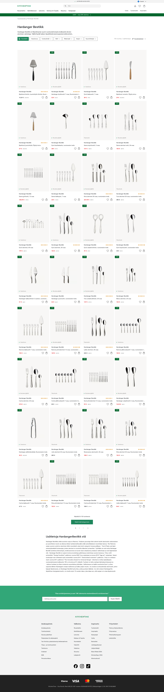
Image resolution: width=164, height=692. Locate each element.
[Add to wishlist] (42, 97)
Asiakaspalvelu (45, 628)
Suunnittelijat (90, 39)
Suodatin (24, 39)
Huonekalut (77, 641)
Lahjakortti (77, 655)
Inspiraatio (143, 10)
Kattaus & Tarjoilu (53, 11)
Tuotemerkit (134, 10)
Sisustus (63, 11)
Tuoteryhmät (45, 39)
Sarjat (78, 39)
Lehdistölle (112, 638)
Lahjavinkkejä (95, 648)
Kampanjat (72, 11)
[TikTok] (88, 666)
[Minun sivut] (135, 6)
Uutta (126, 10)
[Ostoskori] (144, 6)
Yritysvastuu (112, 631)
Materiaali (67, 39)
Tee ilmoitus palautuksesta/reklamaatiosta (54, 641)
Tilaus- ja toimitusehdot (48, 645)
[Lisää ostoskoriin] (46, 97)
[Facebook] (76, 666)
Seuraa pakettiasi (46, 634)
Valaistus (76, 648)
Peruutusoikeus (46, 658)
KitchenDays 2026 (96, 655)
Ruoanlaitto (21, 11)
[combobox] (142, 1)
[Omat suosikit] (139, 6)
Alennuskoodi (95, 658)
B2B (42, 655)
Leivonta (42, 11)
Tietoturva (44, 648)
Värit (56, 39)
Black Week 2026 (96, 651)
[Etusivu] (24, 6)
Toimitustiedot (45, 631)
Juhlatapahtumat (96, 645)
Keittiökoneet (32, 11)
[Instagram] (82, 666)
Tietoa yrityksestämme (116, 628)
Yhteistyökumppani (115, 634)
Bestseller (94, 641)
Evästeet (44, 651)
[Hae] (65, 6)
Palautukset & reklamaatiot (49, 638)
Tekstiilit (76, 645)
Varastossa (34, 39)
